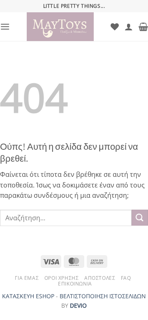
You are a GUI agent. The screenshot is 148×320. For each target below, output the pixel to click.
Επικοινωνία (75, 283)
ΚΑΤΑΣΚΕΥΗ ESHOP (28, 296)
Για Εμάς (27, 277)
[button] (5, 26)
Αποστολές (100, 277)
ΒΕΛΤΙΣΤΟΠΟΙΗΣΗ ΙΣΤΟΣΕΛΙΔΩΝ (103, 296)
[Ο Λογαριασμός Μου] (129, 27)
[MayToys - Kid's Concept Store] (60, 26)
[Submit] (140, 218)
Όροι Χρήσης (61, 277)
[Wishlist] (115, 27)
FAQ (126, 277)
